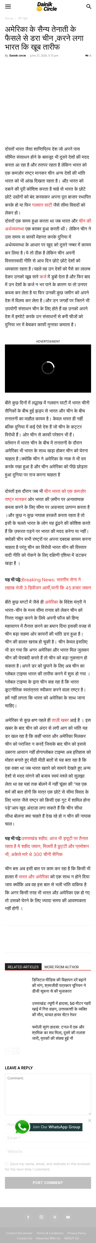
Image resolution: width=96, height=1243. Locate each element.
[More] (71, 169)
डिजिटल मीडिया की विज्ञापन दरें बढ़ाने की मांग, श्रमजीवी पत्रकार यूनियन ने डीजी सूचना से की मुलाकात (59, 1081)
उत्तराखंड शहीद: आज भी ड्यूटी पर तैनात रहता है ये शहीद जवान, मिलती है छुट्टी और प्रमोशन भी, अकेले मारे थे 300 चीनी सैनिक (47, 942)
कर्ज (43, 372)
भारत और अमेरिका (34, 972)
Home (9, 114)
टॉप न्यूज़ (22, 114)
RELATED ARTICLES (23, 1063)
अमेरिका (51, 698)
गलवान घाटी (42, 301)
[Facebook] (25, 169)
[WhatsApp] (59, 169)
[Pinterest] (48, 169)
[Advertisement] (48, 48)
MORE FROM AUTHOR (62, 1063)
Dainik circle (17, 151)
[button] (8, 102)
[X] (37, 169)
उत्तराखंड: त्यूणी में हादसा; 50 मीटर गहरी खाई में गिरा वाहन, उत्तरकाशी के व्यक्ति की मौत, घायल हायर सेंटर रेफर (61, 1105)
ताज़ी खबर (60, 816)
